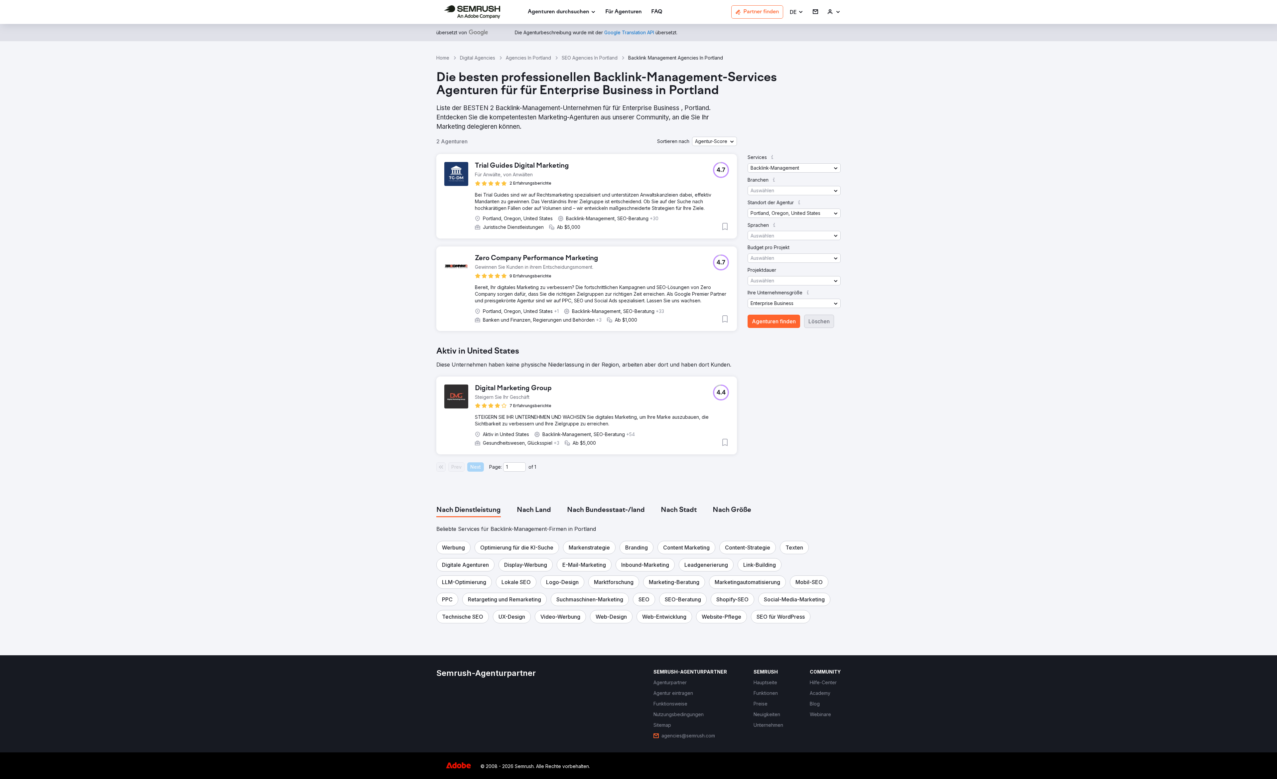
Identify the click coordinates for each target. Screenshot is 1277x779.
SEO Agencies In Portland (590, 58)
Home (442, 58)
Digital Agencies (477, 58)
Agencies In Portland (528, 58)
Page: (495, 467)
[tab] (468, 510)
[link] (623, 12)
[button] (796, 12)
